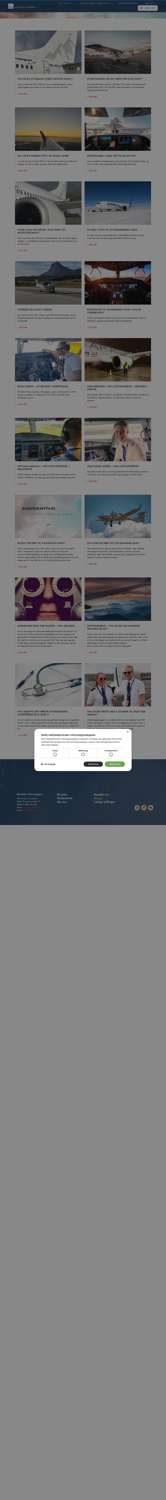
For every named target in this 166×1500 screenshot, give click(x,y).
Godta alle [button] (114, 764)
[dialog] (83, 750)
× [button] (128, 732)
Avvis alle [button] (93, 764)
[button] (48, 764)
